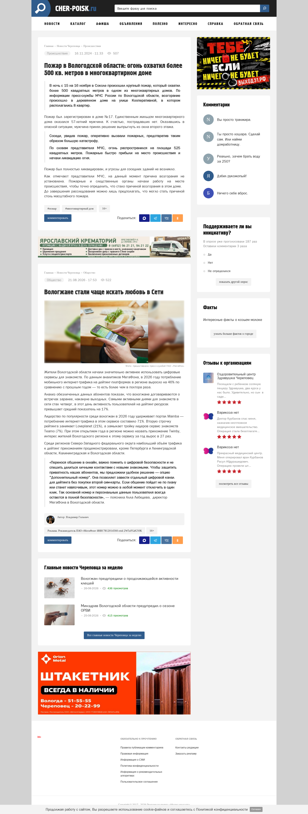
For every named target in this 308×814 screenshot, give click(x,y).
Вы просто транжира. (234, 120)
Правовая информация (134, 753)
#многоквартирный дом (79, 208)
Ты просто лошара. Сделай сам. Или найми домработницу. (238, 139)
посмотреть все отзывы (233, 483)
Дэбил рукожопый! (232, 176)
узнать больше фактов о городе (233, 333)
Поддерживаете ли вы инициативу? (227, 230)
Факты (210, 308)
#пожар (52, 208)
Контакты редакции (187, 747)
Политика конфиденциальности (139, 765)
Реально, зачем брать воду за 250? (238, 158)
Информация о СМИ (132, 759)
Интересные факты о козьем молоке (232, 320)
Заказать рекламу (186, 753)
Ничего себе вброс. (232, 193)
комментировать (58, 218)
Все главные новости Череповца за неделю (114, 635)
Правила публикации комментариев (141, 747)
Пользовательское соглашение (139, 781)
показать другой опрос (233, 281)
